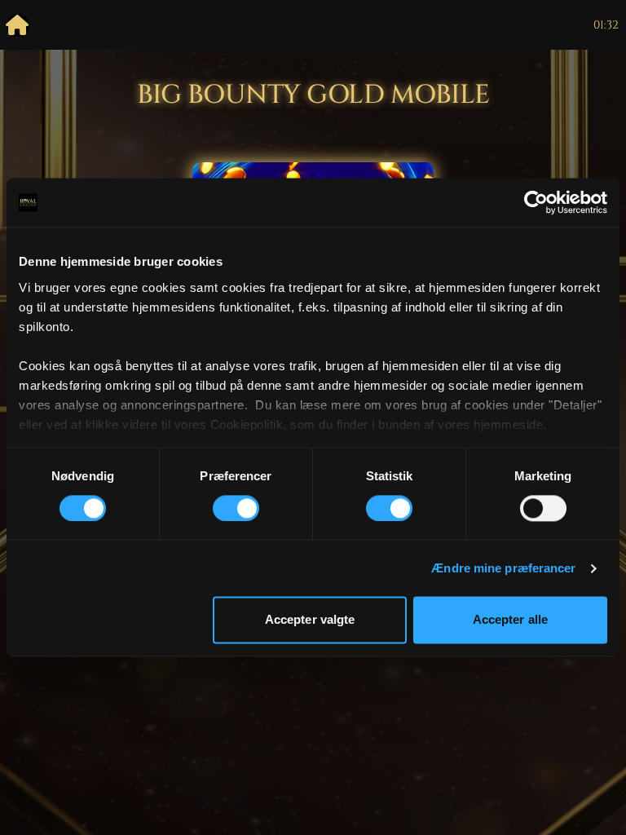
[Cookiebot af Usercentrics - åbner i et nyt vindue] (536, 202)
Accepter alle (510, 620)
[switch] (236, 508)
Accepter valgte (310, 620)
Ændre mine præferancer (503, 568)
